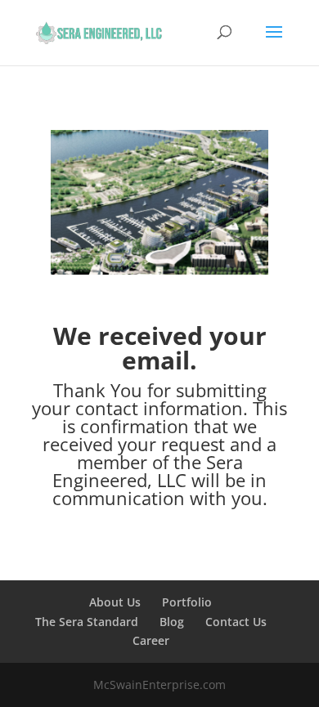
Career (151, 640)
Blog (172, 621)
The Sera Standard (86, 621)
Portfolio (187, 602)
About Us (115, 602)
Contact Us (236, 621)
